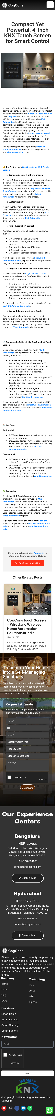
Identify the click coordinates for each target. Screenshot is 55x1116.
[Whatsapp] (29, 1108)
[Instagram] (10, 1108)
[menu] (50, 4)
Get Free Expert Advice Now (27, 563)
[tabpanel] (27, 619)
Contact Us (39, 553)
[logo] (15, 5)
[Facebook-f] (16, 1108)
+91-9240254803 (27, 861)
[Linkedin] (23, 1108)
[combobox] (9, 728)
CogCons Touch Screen (36, 273)
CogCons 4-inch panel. (32, 397)
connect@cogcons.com (27, 866)
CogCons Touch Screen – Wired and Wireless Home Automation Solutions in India (26, 626)
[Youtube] (3, 1108)
